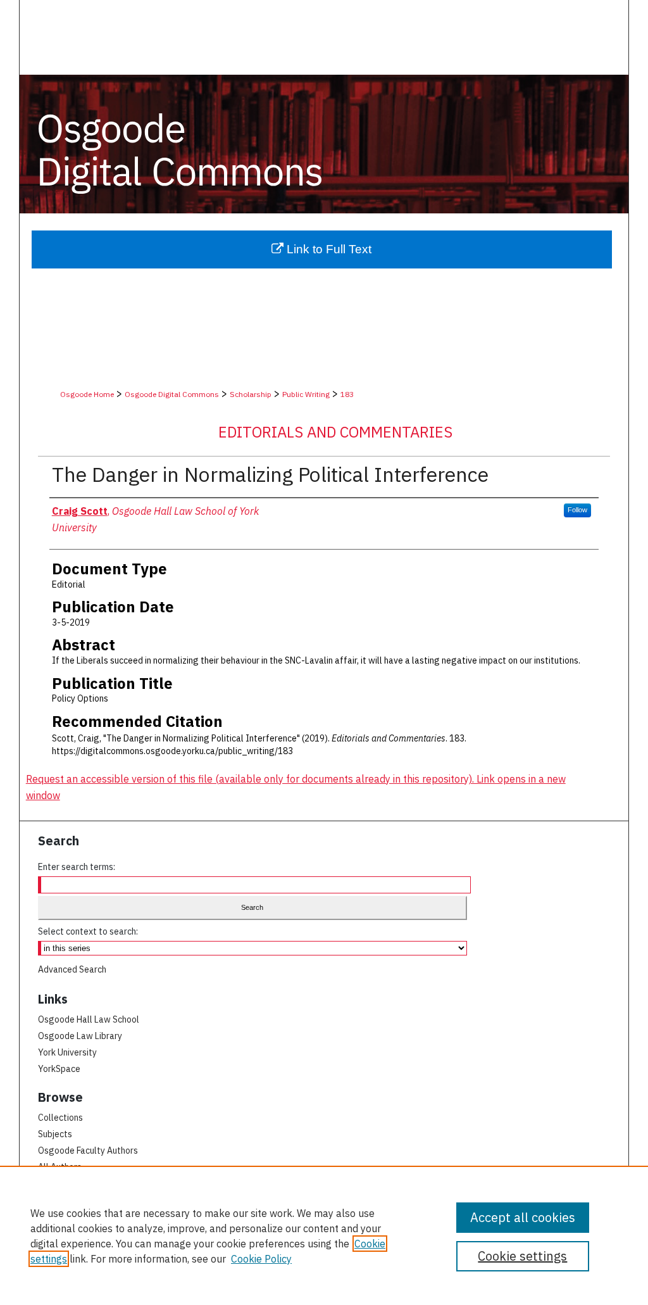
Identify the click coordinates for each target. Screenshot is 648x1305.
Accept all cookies (522, 1217)
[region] (324, 1235)
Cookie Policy (261, 1258)
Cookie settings (522, 1255)
